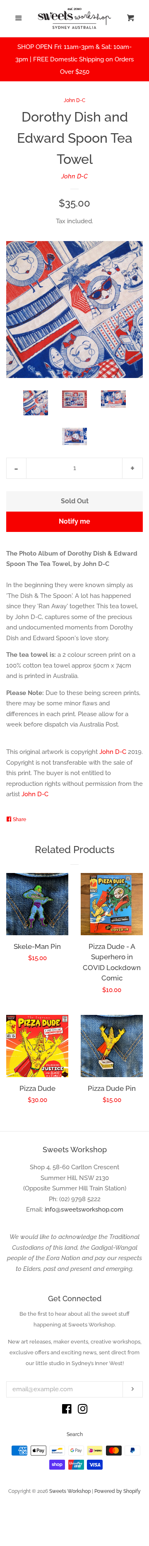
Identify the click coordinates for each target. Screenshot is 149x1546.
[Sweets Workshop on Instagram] (83, 1410)
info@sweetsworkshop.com (84, 1209)
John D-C (74, 100)
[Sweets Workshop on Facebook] (67, 1410)
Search (75, 1434)
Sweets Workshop (70, 1491)
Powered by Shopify (117, 1491)
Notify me (74, 521)
